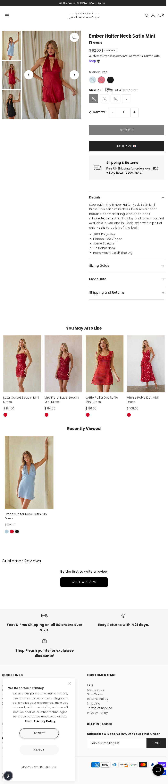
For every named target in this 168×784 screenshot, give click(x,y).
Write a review (84, 582)
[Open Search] (146, 15)
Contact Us (95, 690)
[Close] (70, 683)
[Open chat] (158, 770)
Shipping (93, 703)
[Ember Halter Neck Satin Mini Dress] (29, 472)
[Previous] (28, 75)
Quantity (97, 112)
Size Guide (95, 694)
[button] (8, 776)
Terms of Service (99, 708)
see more (135, 173)
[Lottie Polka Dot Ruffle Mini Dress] (105, 363)
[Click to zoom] (74, 37)
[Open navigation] (35, 15)
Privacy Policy (97, 713)
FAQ (90, 685)
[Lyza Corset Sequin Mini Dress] (22, 363)
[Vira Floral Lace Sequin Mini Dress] (63, 363)
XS (93, 99)
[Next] (74, 75)
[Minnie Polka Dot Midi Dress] (146, 363)
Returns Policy (97, 699)
